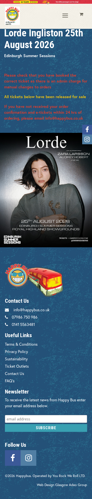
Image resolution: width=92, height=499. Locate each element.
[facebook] (13, 457)
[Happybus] (12, 16)
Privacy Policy (16, 351)
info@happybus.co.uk (31, 309)
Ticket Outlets (17, 366)
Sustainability (16, 358)
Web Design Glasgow (52, 484)
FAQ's (9, 380)
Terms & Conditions (21, 344)
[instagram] (28, 457)
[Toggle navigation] (65, 16)
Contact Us (14, 373)
